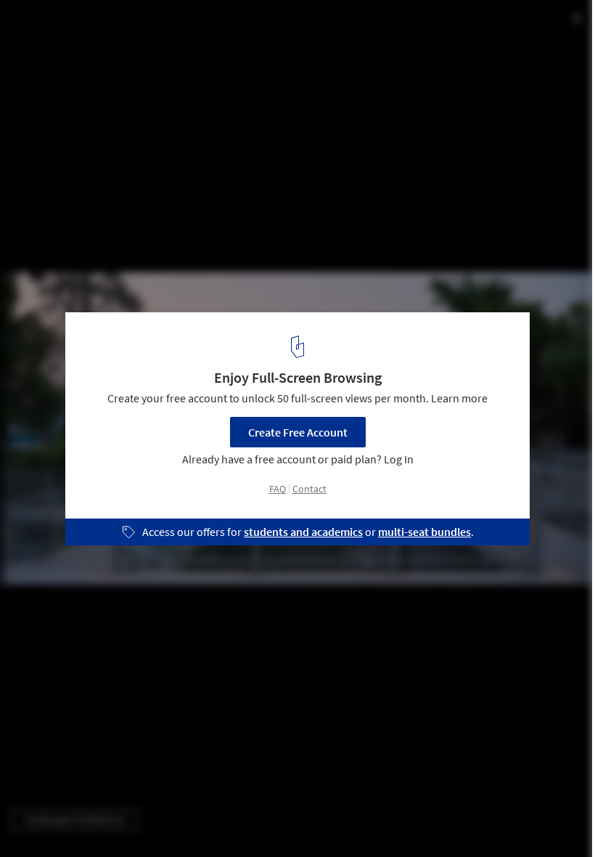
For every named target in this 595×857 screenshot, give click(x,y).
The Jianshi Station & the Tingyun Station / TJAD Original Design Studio (221, 39)
